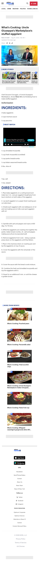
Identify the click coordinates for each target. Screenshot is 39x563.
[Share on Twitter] (9, 43)
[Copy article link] (12, 43)
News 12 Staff (5, 37)
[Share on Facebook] (7, 43)
